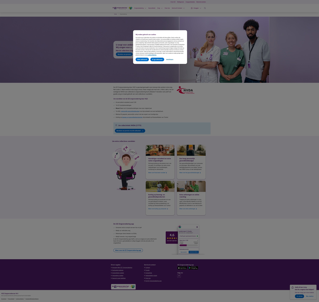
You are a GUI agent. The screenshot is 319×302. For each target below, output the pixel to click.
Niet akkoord (142, 59)
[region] (160, 47)
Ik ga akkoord (157, 59)
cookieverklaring (152, 55)
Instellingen (169, 59)
